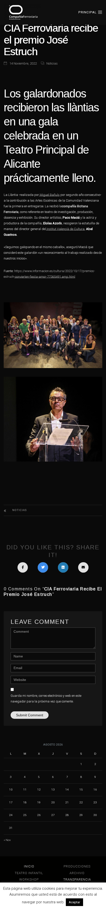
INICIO (29, 866)
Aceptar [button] (74, 902)
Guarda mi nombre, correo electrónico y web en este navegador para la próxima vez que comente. (46, 698)
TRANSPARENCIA (77, 879)
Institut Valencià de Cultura (65, 229)
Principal (88, 12)
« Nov (7, 840)
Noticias (52, 63)
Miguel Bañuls (49, 195)
